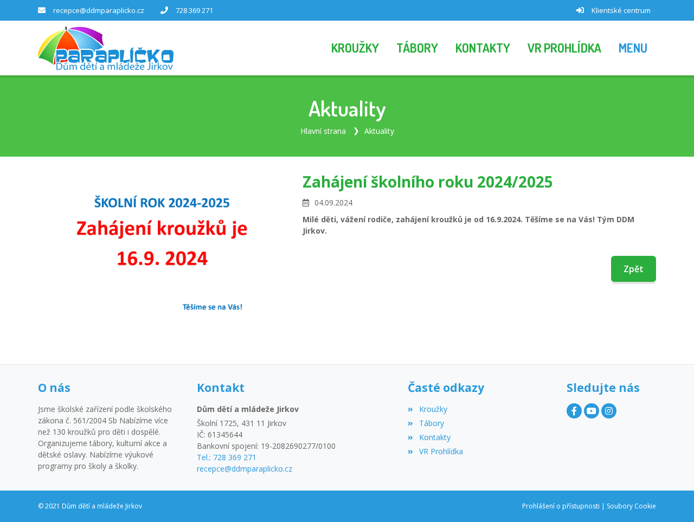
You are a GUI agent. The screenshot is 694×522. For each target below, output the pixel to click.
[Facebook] (574, 410)
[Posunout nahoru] (669, 497)
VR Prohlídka (440, 451)
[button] (633, 48)
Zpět (634, 269)
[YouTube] (591, 410)
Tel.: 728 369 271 (226, 457)
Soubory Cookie (631, 506)
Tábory (431, 423)
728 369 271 (194, 10)
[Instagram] (608, 410)
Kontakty (434, 437)
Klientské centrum (621, 10)
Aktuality (379, 131)
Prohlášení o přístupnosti (561, 506)
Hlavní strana (323, 131)
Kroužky (433, 409)
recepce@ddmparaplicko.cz (98, 10)
